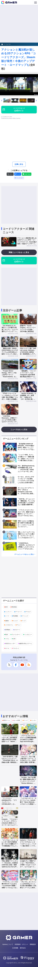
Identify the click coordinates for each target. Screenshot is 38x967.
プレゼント (16, 648)
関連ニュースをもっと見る (19, 252)
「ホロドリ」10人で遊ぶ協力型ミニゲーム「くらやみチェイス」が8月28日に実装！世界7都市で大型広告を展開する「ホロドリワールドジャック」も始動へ (28, 762)
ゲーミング (25, 616)
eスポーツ (17, 630)
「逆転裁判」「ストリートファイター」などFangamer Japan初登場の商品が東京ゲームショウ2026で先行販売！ (28, 374)
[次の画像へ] (19, 84)
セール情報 (17, 720)
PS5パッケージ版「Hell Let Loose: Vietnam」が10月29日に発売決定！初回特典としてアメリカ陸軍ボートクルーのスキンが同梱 (28, 353)
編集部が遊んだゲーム (25, 643)
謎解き (7, 621)
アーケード (18, 612)
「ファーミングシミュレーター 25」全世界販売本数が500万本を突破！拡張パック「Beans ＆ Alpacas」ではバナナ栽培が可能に (10, 740)
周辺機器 (15, 616)
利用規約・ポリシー (21, 944)
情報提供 (33, 944)
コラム (7, 639)
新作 (6, 607)
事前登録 (14, 607)
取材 (6, 634)
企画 (14, 639)
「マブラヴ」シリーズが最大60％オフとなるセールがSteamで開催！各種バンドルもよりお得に (10, 885)
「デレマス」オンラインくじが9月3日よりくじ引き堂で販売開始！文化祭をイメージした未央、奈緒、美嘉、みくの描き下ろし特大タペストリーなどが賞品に (28, 887)
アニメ (18, 625)
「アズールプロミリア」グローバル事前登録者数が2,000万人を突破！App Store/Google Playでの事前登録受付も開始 (28, 740)
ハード (7, 616)
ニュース (8, 44)
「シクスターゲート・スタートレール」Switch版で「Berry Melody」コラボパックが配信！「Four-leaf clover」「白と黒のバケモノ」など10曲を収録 (28, 804)
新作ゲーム (6, 720)
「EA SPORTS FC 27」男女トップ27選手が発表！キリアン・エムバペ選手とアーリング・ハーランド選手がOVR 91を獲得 (10, 330)
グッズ (24, 621)
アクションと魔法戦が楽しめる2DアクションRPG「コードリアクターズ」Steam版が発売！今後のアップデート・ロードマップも (18, 57)
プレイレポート (16, 634)
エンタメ (15, 621)
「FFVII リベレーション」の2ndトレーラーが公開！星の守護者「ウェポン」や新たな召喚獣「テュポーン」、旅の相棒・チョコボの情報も (10, 398)
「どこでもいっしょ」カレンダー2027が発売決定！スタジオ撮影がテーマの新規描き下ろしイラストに (10, 844)
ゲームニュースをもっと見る (24, 554)
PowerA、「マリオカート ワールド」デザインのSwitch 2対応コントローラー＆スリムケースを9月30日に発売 (10, 823)
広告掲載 (15, 948)
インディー (8, 612)
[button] (1, 100)
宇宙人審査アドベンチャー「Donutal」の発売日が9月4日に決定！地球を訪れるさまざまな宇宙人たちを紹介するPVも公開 (10, 865)
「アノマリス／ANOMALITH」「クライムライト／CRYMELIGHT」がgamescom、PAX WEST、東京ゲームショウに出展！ (10, 804)
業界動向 (7, 630)
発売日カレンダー (10, 643)
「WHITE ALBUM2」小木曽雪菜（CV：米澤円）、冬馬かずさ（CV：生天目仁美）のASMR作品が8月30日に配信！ (28, 398)
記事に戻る (19, 164)
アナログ (28, 612)
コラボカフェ (9, 625)
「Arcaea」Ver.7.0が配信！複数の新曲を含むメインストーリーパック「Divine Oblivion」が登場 (28, 781)
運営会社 (23, 948)
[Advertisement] (19, 24)
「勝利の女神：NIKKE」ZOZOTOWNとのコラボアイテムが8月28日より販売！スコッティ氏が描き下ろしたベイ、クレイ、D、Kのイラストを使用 (10, 354)
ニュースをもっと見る (19, 429)
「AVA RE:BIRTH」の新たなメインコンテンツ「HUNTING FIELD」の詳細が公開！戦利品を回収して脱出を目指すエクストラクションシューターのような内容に (10, 762)
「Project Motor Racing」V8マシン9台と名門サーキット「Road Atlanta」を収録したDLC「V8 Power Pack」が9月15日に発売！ (9, 376)
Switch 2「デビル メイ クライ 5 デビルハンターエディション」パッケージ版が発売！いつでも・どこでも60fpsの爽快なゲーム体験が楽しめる (28, 845)
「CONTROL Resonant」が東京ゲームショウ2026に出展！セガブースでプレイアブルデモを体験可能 (10, 420)
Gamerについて (7, 944)
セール (7, 648)
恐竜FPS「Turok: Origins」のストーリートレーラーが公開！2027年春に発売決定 (28, 328)
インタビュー (28, 634)
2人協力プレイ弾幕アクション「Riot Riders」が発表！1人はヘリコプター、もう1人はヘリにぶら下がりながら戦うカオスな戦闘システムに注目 (28, 866)
